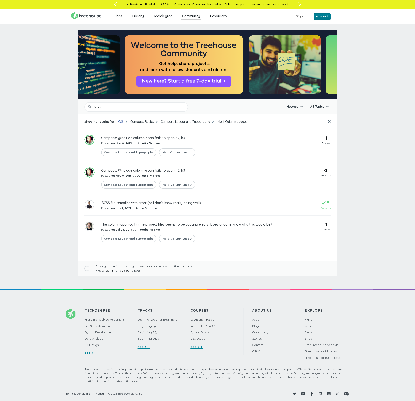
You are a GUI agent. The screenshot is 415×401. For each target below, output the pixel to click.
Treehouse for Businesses (322, 357)
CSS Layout (198, 338)
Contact (257, 345)
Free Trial (322, 16)
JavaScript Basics (202, 319)
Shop (308, 338)
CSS (121, 122)
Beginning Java (148, 338)
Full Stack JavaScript (98, 326)
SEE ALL (91, 353)
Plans (117, 16)
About (256, 319)
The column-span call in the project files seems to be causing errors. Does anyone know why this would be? (186, 224)
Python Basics (199, 332)
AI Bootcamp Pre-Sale (141, 4)
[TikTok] (338, 394)
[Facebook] (312, 394)
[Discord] (346, 394)
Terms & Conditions (78, 393)
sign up (124, 270)
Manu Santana (146, 208)
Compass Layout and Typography (185, 122)
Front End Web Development (104, 319)
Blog (255, 326)
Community (191, 16)
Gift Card (258, 351)
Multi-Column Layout (232, 122)
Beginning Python (150, 326)
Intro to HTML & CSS (203, 326)
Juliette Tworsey (149, 143)
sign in (110, 270)
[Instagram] (329, 394)
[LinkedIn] (320, 394)
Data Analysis (94, 338)
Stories (257, 338)
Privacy (99, 393)
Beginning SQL (148, 332)
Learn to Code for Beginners (157, 319)
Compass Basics (142, 122)
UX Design (92, 345)
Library (138, 16)
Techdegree (163, 16)
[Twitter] (294, 394)
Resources (218, 16)
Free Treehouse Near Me (321, 345)
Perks (308, 332)
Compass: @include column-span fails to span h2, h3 (143, 138)
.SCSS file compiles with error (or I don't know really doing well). (151, 203)
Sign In (301, 16)
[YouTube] (303, 394)
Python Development (99, 332)
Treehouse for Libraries (321, 351)
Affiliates (310, 326)
